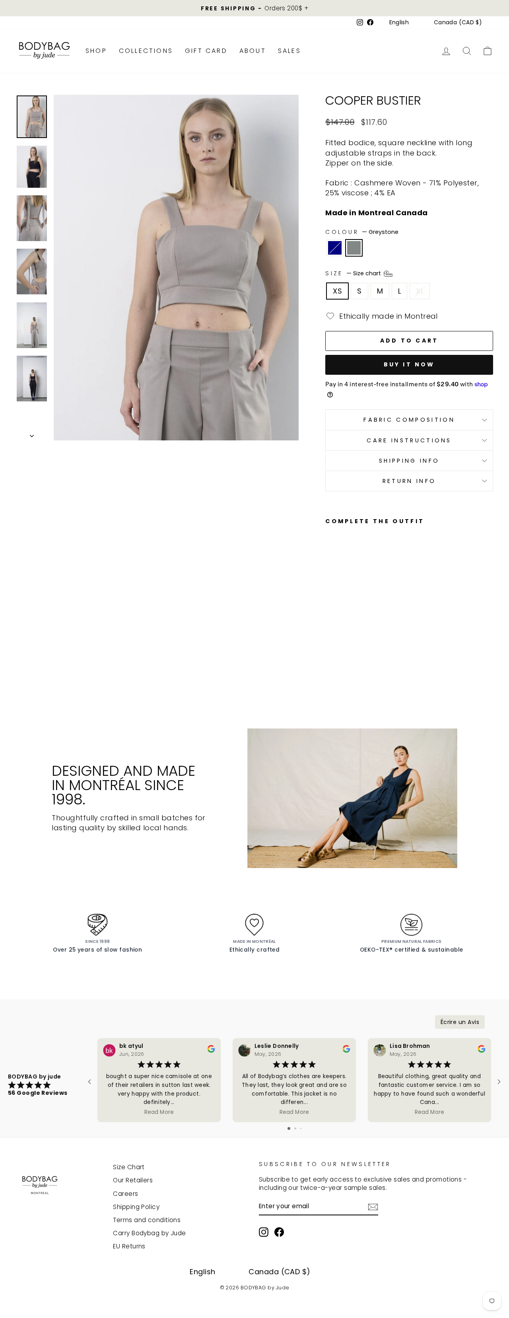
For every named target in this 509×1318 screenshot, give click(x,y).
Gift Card (206, 50)
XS (337, 291)
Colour (361, 232)
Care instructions (409, 440)
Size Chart (129, 1167)
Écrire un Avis (460, 1022)
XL (420, 291)
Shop (96, 50)
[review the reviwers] (211, 1051)
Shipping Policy (136, 1207)
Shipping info (409, 461)
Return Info (409, 481)
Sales (289, 50)
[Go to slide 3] (300, 1128)
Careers (125, 1194)
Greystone (354, 248)
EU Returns (129, 1246)
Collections (146, 50)
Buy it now (409, 364)
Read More (159, 1112)
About (252, 50)
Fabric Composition (409, 420)
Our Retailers (133, 1180)
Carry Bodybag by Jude (149, 1233)
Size (354, 273)
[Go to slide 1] (289, 1128)
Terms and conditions (147, 1220)
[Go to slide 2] (295, 1128)
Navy (335, 248)
